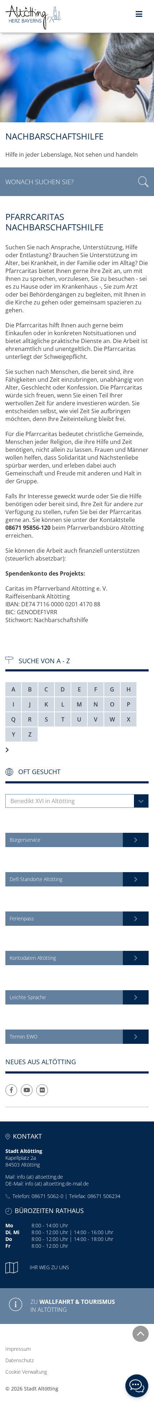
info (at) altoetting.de (40, 1176)
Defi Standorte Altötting (36, 879)
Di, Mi (12, 1232)
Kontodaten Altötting (33, 957)
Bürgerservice (25, 839)
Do (8, 1239)
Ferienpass (22, 918)
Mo (9, 1225)
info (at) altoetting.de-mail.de (57, 1183)
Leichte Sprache (28, 997)
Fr (7, 1245)
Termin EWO (24, 1036)
